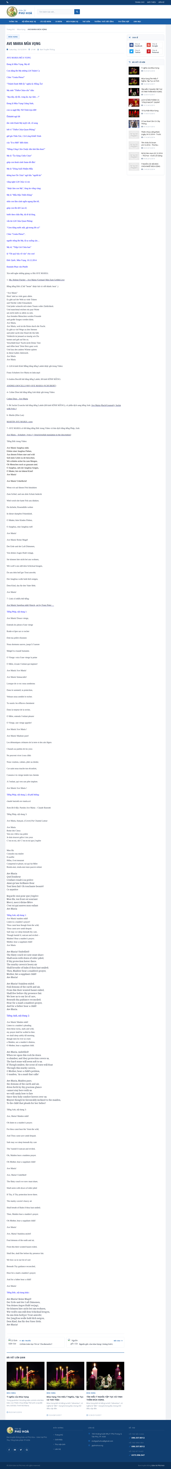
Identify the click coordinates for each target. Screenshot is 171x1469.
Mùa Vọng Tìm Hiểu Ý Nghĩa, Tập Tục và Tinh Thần (65, 1398)
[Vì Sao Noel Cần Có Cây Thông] (134, 124)
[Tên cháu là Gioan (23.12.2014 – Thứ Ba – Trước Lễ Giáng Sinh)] (134, 145)
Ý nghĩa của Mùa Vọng (18, 1396)
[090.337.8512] (7, 2)
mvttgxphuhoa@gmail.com (102, 1441)
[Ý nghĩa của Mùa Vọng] (25, 1376)
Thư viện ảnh (60, 1444)
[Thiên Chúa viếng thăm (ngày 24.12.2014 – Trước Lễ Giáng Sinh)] (134, 135)
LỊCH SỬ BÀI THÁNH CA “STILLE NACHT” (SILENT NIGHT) (150, 101)
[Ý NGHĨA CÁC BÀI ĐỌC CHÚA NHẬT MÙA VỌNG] (134, 167)
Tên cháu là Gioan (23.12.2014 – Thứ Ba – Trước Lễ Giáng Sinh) (150, 143)
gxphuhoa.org (97, 1445)
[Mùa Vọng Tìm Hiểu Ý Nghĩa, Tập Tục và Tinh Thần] (65, 1376)
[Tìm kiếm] (77, 11)
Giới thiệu (151, 2)
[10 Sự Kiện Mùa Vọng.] (134, 113)
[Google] (26, 1449)
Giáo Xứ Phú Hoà (157, 1465)
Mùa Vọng (21, 29)
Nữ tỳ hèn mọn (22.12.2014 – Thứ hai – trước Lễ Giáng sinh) (151, 154)
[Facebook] (9, 1449)
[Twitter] (20, 1449)
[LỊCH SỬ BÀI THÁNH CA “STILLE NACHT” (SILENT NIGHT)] (134, 103)
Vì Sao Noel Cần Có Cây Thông (150, 122)
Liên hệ (161, 2)
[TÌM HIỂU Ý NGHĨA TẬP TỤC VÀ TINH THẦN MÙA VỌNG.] (105, 1376)
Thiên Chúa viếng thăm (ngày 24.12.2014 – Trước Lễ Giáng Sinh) (151, 133)
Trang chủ (139, 2)
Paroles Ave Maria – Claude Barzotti (35, 808)
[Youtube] (15, 1449)
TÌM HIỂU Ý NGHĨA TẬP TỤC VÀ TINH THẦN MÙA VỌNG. (104, 1398)
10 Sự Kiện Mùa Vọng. (150, 110)
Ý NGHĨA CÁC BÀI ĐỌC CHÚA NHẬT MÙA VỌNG (150, 165)
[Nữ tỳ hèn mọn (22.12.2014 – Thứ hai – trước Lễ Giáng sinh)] (134, 156)
